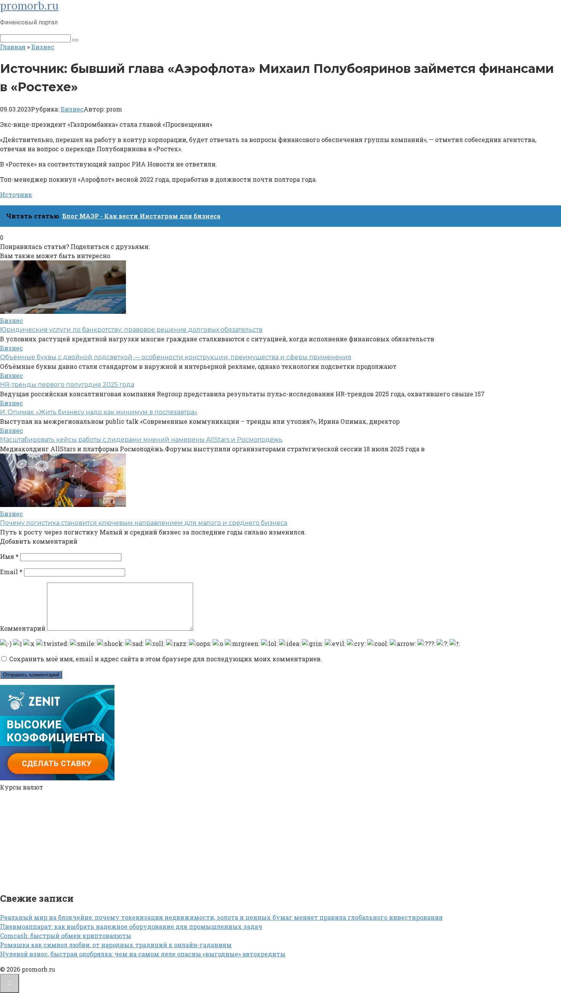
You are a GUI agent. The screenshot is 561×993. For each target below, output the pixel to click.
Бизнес (72, 109)
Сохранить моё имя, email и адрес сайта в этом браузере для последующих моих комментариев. (165, 659)
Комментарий (22, 628)
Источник (16, 195)
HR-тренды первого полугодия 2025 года (67, 384)
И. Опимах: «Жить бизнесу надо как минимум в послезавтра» (98, 412)
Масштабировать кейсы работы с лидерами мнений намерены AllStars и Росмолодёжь (141, 439)
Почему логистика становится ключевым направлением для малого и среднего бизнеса (143, 522)
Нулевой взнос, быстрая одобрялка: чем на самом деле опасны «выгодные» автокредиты (142, 954)
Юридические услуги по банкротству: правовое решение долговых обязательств (131, 329)
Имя (9, 556)
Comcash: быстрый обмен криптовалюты (65, 936)
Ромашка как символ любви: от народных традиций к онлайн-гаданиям (116, 945)
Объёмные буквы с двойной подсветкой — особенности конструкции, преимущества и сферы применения (175, 357)
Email (11, 572)
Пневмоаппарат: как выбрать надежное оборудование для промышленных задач (131, 926)
